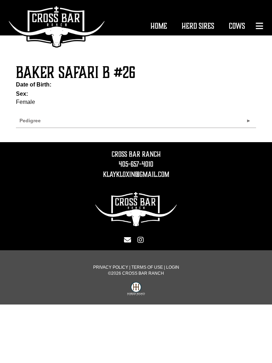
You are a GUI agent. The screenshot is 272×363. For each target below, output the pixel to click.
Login (172, 267)
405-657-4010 (136, 164)
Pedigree (30, 120)
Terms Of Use (147, 267)
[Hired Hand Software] (136, 289)
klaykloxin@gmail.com (136, 174)
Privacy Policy (110, 267)
